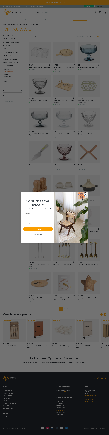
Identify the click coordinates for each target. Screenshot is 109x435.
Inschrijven (38, 229)
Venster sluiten (38, 234)
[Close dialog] (85, 194)
